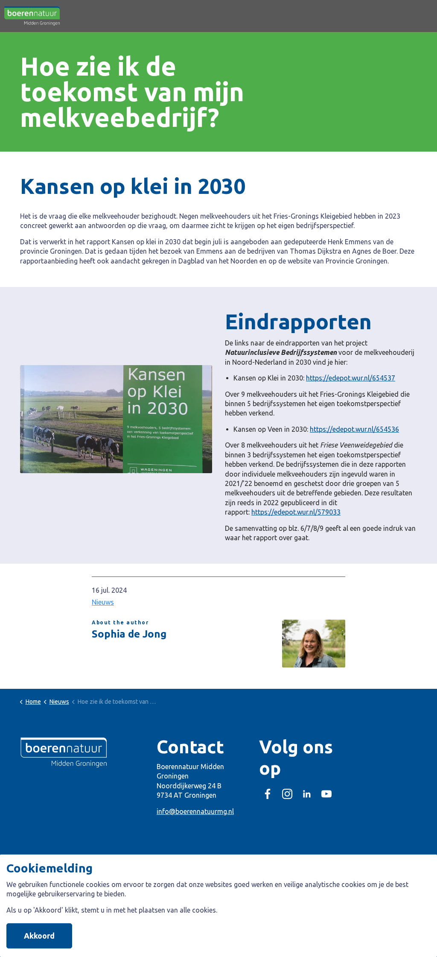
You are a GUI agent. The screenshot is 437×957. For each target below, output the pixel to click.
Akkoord (39, 935)
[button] (116, 419)
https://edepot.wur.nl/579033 (296, 512)
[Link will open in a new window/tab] (267, 793)
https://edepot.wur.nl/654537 (350, 378)
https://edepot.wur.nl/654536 (354, 429)
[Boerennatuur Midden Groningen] (32, 16)
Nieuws (103, 602)
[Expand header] (424, 16)
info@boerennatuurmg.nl (195, 811)
